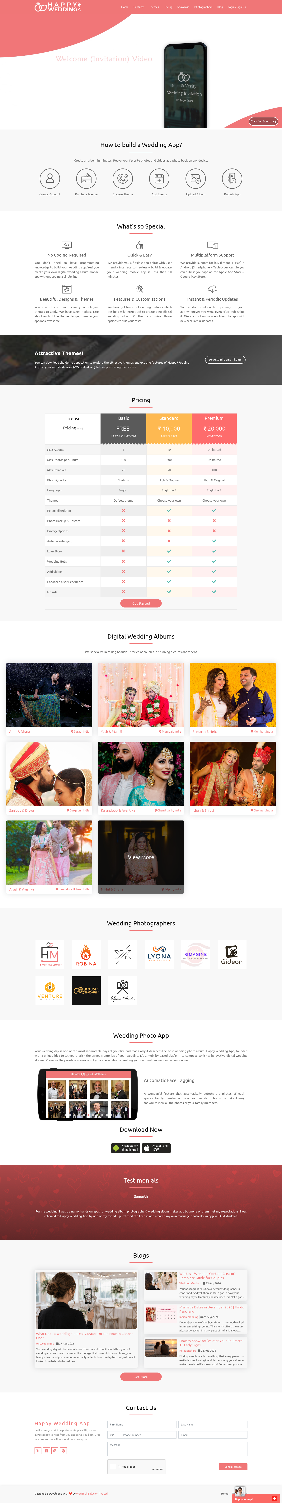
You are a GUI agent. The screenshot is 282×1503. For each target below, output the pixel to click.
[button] (65, 1115)
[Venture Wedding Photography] (50, 990)
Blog (220, 6)
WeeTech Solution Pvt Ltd (92, 1493)
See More (141, 1376)
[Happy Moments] (50, 954)
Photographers (203, 6)
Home (125, 6)
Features (139, 6)
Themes (154, 6)
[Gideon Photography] (232, 954)
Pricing (168, 6)
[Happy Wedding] (58, 7)
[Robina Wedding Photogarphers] (86, 954)
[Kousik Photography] (86, 990)
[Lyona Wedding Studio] (159, 954)
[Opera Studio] (122, 990)
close (274, 1498)
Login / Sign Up (237, 6)
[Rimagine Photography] (195, 954)
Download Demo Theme (225, 359)
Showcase (183, 6)
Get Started (141, 603)
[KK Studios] (122, 954)
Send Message (233, 1466)
